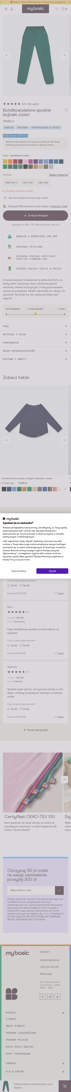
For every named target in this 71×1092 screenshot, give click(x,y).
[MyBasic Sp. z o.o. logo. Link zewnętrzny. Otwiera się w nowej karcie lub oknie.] (11, 519)
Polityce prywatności (19, 560)
